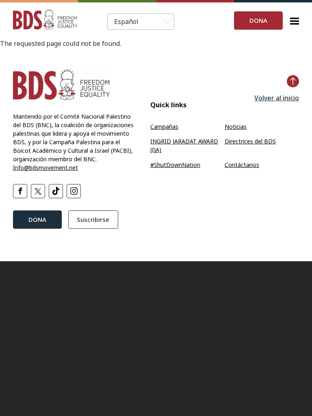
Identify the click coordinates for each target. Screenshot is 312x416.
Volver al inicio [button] (276, 97)
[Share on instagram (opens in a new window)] (74, 191)
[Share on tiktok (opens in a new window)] (56, 191)
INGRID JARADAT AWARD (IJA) (184, 145)
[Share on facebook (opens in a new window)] (20, 191)
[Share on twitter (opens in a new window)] (38, 191)
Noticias (236, 126)
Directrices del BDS (250, 141)
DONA (258, 20)
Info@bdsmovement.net (45, 167)
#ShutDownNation (175, 165)
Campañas (164, 126)
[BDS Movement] (45, 20)
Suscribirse (93, 219)
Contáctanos (242, 165)
